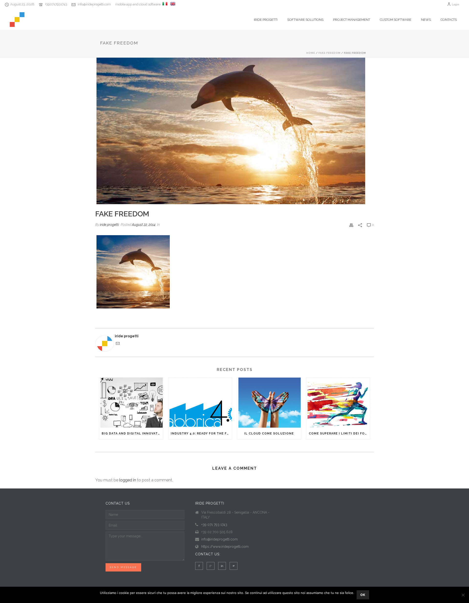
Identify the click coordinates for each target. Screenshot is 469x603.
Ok (362, 595)
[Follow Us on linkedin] (222, 566)
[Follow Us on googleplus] (210, 566)
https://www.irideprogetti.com (225, 547)
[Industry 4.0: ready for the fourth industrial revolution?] (200, 403)
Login (455, 4)
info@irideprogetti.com (94, 4)
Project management (351, 19)
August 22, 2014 (143, 225)
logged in (127, 480)
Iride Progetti (265, 19)
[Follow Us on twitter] (233, 566)
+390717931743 (56, 4)
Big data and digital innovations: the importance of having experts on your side (132, 433)
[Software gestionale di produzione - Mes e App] (165, 4)
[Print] (351, 225)
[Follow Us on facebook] (199, 566)
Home (310, 53)
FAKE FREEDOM (330, 53)
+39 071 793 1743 (214, 525)
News (426, 19)
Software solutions (305, 19)
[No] (462, 594)
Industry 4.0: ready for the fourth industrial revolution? (201, 433)
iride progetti (109, 225)
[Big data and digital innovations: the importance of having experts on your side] (131, 403)
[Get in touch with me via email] (118, 344)
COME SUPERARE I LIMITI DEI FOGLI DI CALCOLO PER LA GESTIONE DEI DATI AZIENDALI (339, 433)
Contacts (449, 19)
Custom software (395, 19)
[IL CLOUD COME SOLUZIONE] (269, 403)
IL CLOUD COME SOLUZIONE (269, 433)
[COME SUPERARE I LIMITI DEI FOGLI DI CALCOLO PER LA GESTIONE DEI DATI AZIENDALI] (338, 403)
